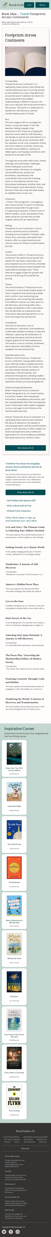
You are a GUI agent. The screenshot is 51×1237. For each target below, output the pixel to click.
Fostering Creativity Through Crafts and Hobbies (25, 680)
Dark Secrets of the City (18, 618)
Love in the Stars (15, 601)
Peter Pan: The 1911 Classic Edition (14, 769)
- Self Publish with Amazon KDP (21, 500)
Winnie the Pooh (14, 958)
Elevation (14, 996)
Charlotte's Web (14, 806)
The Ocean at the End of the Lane (14, 1035)
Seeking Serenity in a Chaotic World (25, 547)
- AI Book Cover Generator (18, 510)
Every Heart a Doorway (14, 1072)
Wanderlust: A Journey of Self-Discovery (22, 566)
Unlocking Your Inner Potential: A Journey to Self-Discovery (24, 637)
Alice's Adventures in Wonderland (14, 921)
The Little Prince (14, 844)
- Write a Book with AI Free (18, 505)
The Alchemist (14, 882)
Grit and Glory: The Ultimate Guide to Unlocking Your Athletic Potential (25, 529)
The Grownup (14, 1110)
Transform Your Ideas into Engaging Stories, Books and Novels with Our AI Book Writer (24, 466)
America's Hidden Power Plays (22, 584)
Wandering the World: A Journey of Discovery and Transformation (25, 701)
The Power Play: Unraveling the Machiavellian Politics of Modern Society (24, 658)
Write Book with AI (25, 448)
